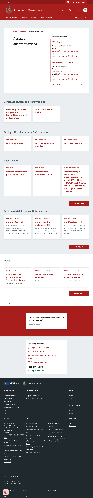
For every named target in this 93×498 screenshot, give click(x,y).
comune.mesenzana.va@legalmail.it (64, 56)
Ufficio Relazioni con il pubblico (63, 62)
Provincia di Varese (31, 426)
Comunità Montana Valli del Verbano (35, 430)
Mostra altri (55, 84)
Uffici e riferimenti (12, 139)
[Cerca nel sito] (84, 10)
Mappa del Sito (52, 490)
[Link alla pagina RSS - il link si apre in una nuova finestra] (70, 10)
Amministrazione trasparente (56, 432)
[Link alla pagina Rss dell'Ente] (70, 423)
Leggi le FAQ (51, 434)
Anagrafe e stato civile (13, 218)
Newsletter (72, 426)
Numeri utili (7, 462)
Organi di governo (9, 404)
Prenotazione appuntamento (56, 439)
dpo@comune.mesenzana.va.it (13, 483)
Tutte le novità (79, 293)
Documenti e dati (9, 398)
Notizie (8, 271)
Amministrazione (12, 17)
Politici (6, 410)
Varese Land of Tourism (33, 452)
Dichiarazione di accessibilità (56, 429)
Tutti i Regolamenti (79, 203)
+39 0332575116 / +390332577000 (14, 436)
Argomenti (22, 32)
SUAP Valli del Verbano (33, 435)
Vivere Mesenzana (46, 17)
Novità (24, 17)
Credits (38, 490)
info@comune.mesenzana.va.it (67, 74)
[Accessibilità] (5, 492)
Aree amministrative (10, 396)
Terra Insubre (30, 450)
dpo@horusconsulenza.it (11, 481)
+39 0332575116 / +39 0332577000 (65, 71)
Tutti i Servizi (79, 247)
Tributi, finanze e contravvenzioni (35, 400)
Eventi (71, 414)
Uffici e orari (7, 459)
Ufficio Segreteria (58, 42)
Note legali (51, 426)
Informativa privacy (53, 423)
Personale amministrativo (11, 407)
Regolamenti (10, 168)
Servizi (33, 17)
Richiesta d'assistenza (54, 441)
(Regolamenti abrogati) (71, 168)
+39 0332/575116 (64, 46)
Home (15, 32)
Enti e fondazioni (9, 401)
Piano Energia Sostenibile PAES (35, 447)
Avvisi (71, 398)
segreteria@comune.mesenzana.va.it (65, 51)
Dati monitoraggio (9, 490)
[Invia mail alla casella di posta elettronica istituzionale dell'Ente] (13, 445)
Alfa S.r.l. (28, 438)
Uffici (5, 413)
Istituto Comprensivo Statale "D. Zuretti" (35, 442)
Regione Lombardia (11, 2)
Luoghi (71, 411)
